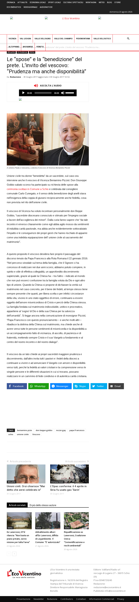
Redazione (15, 77)
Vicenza (12, 38)
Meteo (102, 2)
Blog (109, 2)
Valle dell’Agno (43, 38)
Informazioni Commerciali (101, 599)
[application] (48, 92)
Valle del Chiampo (63, 38)
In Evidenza (22, 52)
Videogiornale (30, 7)
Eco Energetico (14, 7)
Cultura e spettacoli (73, 2)
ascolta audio (23, 93)
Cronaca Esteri (57, 482)
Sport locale (54, 2)
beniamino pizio (24, 430)
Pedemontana (83, 38)
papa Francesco (77, 430)
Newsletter (39, 599)
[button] (128, 38)
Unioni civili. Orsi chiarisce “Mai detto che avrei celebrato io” (26, 488)
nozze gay (61, 430)
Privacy (120, 599)
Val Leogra (25, 38)
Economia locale (38, 2)
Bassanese (28, 47)
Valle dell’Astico (102, 38)
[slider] (70, 92)
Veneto (40, 47)
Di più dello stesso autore (43, 505)
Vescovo (36, 434)
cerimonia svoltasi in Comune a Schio (27, 189)
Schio (32, 52)
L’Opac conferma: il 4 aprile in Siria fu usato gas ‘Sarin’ (68, 488)
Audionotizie (46, 7)
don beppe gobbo (44, 430)
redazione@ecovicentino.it (107, 587)
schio (10, 434)
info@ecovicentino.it (115, 590)
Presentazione (23, 599)
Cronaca (11, 2)
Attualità (22, 2)
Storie (117, 2)
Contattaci (81, 599)
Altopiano (14, 47)
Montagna (91, 2)
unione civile (23, 434)
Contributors (67, 599)
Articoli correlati (17, 505)
